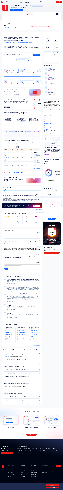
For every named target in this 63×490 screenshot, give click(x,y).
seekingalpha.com (12, 283)
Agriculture (49, 448)
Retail (30, 450)
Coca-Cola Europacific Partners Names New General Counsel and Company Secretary (22, 313)
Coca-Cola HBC (7, 160)
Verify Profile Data (34, 474)
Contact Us (23, 476)
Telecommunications (52, 450)
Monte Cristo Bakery (9, 334)
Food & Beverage (6, 27)
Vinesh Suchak (9, 69)
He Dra (8, 81)
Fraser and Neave (7, 165)
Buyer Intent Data (10, 472)
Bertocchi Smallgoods (22, 338)
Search (42, 1)
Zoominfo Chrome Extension (13, 478)
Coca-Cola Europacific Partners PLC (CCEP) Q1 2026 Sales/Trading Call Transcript (21, 304)
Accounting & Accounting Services (22, 450)
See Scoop (6, 268)
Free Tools (9, 476)
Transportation (58, 450)
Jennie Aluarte (46, 129)
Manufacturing (13, 27)
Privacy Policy (30, 486)
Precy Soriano (46, 111)
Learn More (7, 107)
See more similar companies (36, 168)
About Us (22, 467)
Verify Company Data (34, 472)
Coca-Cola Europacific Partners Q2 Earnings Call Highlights (19, 286)
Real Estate (18, 452)
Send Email (37, 131)
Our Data (32, 467)
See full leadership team (55, 59)
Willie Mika (49, 72)
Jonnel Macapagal (46, 117)
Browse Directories (6, 453)
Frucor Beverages (34, 334)
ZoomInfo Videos (44, 467)
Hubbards (32, 336)
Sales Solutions (10, 467)
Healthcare (33, 450)
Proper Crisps (33, 332)
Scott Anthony (50, 91)
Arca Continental (7, 157)
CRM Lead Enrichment (11, 474)
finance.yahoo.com (12, 291)
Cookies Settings (52, 487)
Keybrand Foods (8, 336)
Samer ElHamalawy (38, 159)
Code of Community (34, 470)
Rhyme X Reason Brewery (35, 338)
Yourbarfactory (8, 332)
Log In (46, 1)
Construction (19, 448)
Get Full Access (46, 154)
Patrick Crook (38, 162)
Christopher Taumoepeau (48, 123)
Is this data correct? (8, 42)
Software (54, 448)
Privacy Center (44, 472)
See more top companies (36, 345)
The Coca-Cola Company (7, 152)
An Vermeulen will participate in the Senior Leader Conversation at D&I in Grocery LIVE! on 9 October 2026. (20, 241)
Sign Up (59, 1)
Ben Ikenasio (50, 77)
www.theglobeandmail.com (13, 317)
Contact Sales (52, 1)
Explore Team (8, 182)
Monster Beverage (7, 162)
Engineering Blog (44, 470)
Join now (51, 252)
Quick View (47, 49)
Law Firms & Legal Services (26, 448)
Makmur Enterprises (22, 332)
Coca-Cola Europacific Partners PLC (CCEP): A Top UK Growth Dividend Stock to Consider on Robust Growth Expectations (23, 294)
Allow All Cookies (52, 485)
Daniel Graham (50, 86)
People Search (20, 455)
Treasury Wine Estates (22, 334)
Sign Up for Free (31, 434)
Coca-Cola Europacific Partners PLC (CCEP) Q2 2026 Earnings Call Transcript (22, 279)
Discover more (36, 205)
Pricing (38, 0)
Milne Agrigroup (21, 330)
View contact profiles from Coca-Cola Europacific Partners (23, 42)
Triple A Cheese (8, 338)
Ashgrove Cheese (21, 336)
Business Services (34, 448)
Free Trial (58, 466)
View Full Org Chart (37, 54)
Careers (22, 474)
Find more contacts (57, 96)
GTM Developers (27, 1)
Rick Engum (25, 69)
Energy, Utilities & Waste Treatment (42, 450)
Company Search (27, 455)
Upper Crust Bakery (34, 330)
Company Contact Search (12, 470)
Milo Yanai (37, 154)
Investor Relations (24, 470)
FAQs (22, 472)
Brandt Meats (8, 330)
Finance (40, 448)
